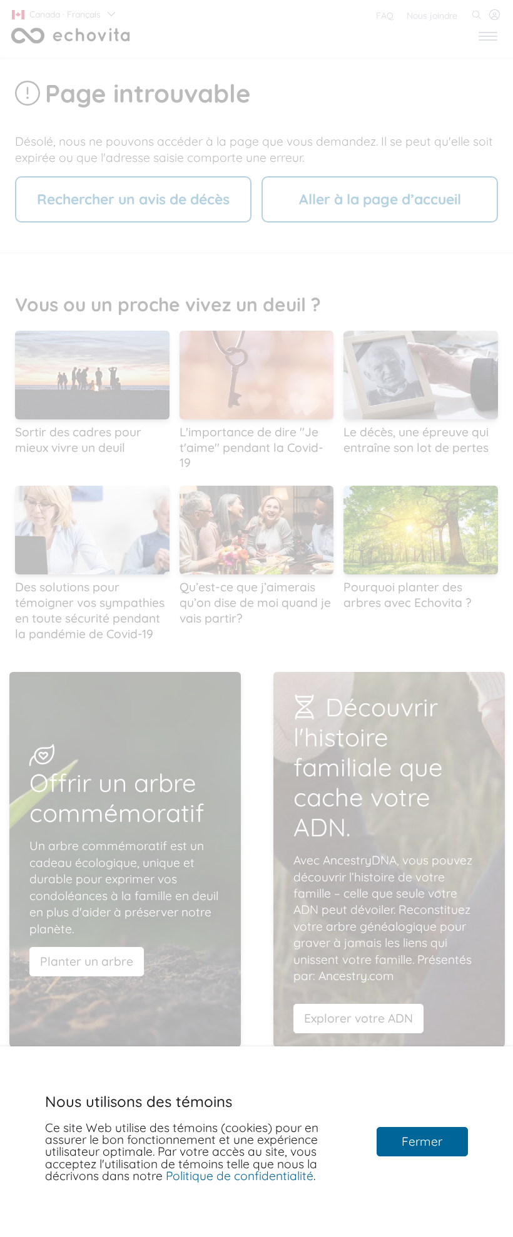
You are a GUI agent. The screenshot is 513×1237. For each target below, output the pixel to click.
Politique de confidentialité (239, 1175)
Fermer (422, 1141)
